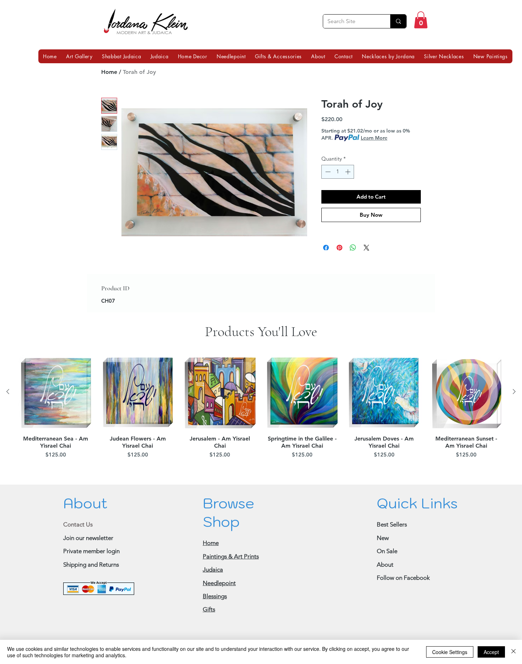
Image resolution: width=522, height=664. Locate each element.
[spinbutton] (338, 171)
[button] (421, 19)
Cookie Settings (449, 651)
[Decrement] (327, 171)
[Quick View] (55, 392)
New (383, 537)
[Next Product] (514, 391)
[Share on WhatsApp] (353, 247)
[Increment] (348, 171)
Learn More (374, 138)
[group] (261, 407)
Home (109, 72)
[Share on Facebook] (326, 247)
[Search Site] (398, 21)
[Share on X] (366, 247)
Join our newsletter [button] (88, 537)
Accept (491, 651)
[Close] (513, 652)
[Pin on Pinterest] (339, 247)
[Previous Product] (8, 391)
